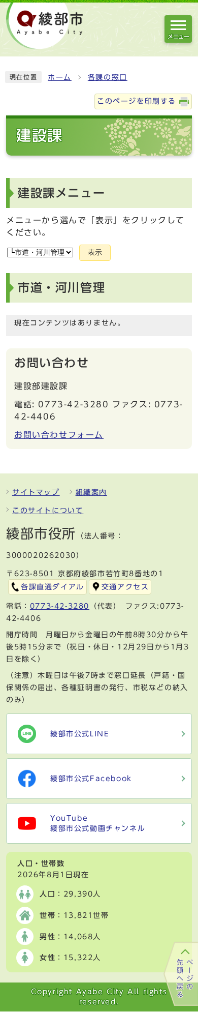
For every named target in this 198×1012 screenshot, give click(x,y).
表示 (95, 252)
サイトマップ (36, 492)
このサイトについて (47, 510)
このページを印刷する (136, 101)
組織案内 (91, 492)
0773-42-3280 (59, 606)
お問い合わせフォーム (59, 435)
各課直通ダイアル (52, 586)
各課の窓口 (107, 77)
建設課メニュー (61, 193)
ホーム (60, 77)
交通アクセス (125, 586)
